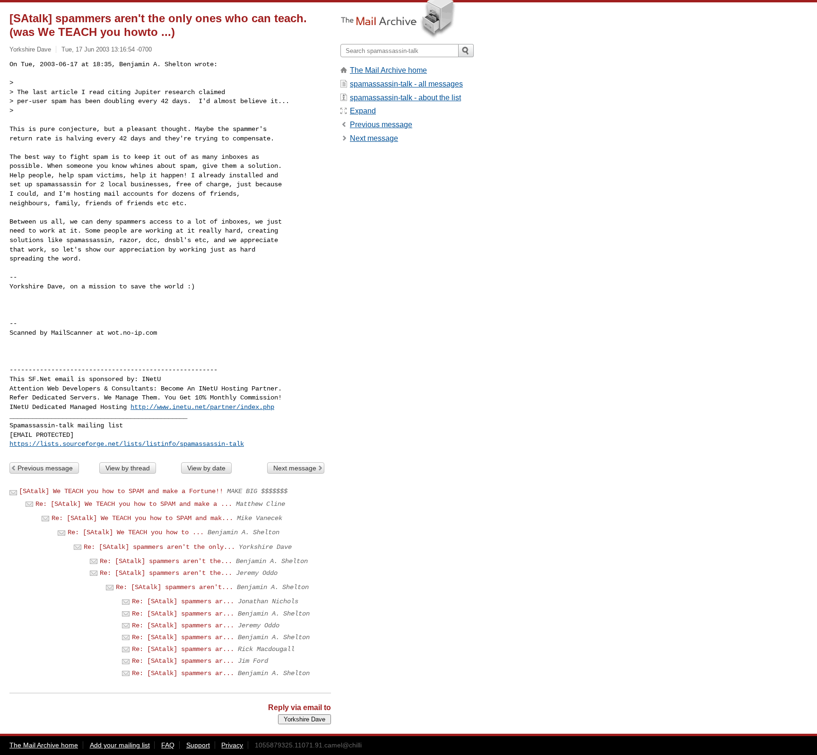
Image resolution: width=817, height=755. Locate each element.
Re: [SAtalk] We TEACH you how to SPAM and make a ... (133, 504)
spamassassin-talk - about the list (405, 98)
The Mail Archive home (388, 70)
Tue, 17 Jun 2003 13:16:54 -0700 (106, 49)
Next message (294, 468)
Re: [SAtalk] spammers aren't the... (166, 561)
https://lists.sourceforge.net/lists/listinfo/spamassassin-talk (126, 444)
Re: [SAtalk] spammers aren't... (174, 587)
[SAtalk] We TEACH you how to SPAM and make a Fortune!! (121, 491)
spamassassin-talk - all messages (406, 84)
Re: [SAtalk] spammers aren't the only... (159, 547)
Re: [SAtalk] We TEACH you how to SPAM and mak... (142, 518)
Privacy (232, 745)
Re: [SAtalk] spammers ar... (183, 601)
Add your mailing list (120, 745)
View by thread (127, 468)
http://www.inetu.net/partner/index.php (202, 407)
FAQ (167, 745)
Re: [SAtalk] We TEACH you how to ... (136, 532)
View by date (206, 468)
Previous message (45, 468)
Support (198, 745)
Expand (363, 111)
